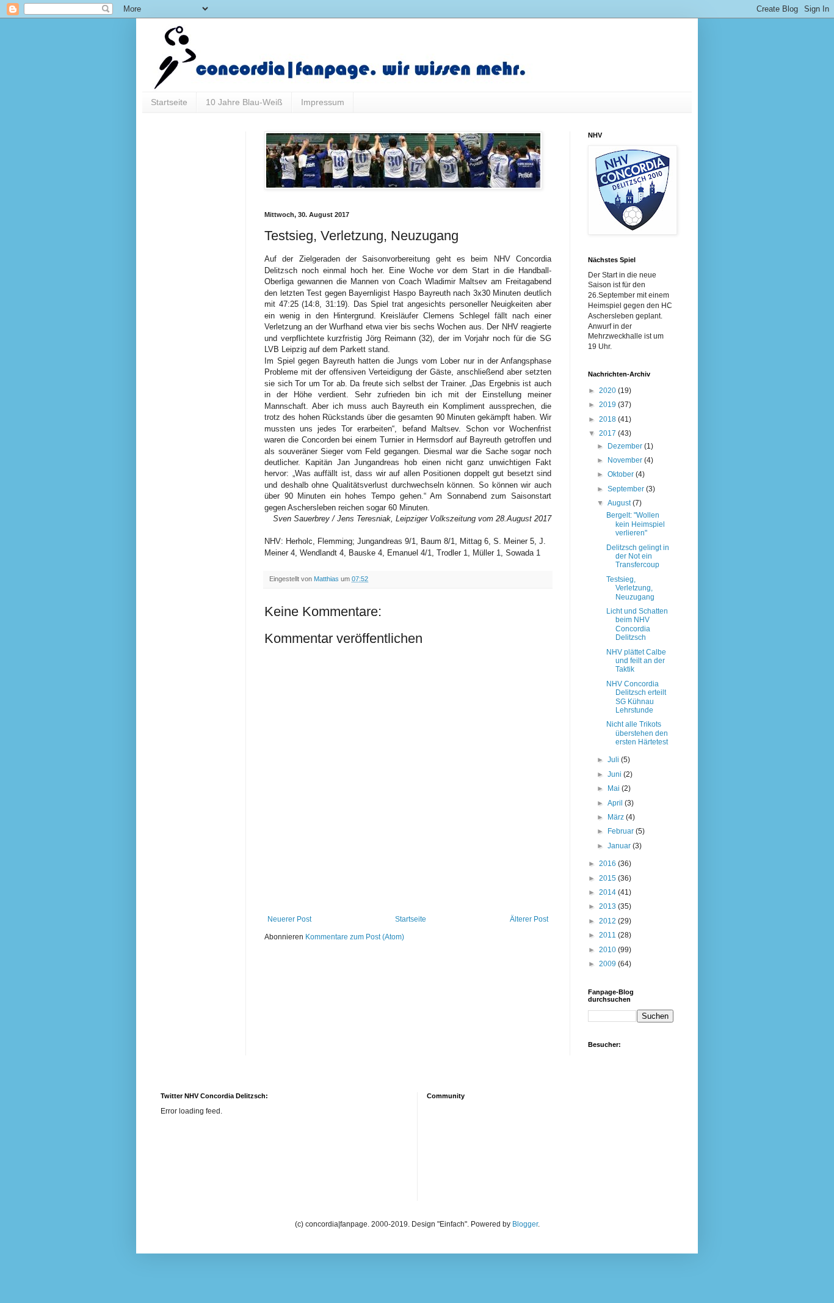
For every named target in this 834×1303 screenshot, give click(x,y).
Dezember (625, 446)
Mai (614, 788)
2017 (608, 433)
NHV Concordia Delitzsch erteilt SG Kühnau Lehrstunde (636, 697)
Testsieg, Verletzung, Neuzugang (630, 588)
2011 (608, 935)
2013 (608, 906)
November (625, 460)
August (620, 503)
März (616, 817)
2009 (608, 964)
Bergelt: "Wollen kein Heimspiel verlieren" (635, 524)
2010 (608, 949)
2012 (608, 921)
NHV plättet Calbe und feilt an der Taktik (636, 661)
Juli (614, 759)
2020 (608, 390)
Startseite (169, 102)
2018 (608, 419)
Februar (621, 831)
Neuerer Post (289, 919)
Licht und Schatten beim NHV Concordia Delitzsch (637, 624)
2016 (608, 863)
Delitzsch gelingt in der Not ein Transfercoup (637, 556)
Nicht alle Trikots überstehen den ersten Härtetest (637, 733)
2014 (608, 892)
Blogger (525, 1224)
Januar (620, 846)
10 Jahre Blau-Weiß (244, 102)
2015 (608, 878)
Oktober (621, 474)
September (626, 489)
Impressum (322, 102)
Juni (615, 774)
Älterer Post (529, 919)
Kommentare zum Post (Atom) (354, 937)
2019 (608, 404)
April (616, 803)
